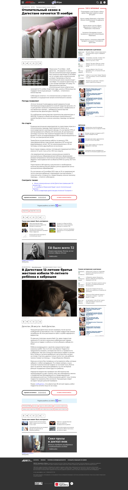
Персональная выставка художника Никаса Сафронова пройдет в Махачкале (37, 225)
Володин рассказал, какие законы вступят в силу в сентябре (94, 139)
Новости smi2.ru (27, 260)
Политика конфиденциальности (57, 460)
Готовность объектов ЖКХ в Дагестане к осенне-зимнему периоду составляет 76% (65, 225)
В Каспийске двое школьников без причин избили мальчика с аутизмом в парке (65, 429)
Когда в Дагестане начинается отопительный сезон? (37, 235)
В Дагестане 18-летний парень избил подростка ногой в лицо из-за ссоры (37, 423)
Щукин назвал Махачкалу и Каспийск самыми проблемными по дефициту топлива (92, 20)
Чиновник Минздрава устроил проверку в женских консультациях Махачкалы (92, 34)
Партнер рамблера (48, 483)
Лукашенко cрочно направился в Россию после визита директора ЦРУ (95, 151)
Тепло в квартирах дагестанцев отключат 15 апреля (52, 190)
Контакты (36, 460)
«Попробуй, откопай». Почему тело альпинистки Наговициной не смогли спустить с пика (95, 59)
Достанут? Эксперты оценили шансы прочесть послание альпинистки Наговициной (96, 284)
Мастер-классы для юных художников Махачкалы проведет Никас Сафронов (38, 230)
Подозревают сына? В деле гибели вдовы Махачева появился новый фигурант (92, 13)
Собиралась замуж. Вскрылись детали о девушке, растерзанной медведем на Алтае (95, 279)
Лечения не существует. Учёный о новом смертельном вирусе (95, 81)
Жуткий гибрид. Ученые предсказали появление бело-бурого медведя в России (96, 53)
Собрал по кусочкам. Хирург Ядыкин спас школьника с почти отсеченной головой (96, 76)
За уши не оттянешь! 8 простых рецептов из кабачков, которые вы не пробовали (96, 290)
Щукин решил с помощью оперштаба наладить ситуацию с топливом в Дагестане (92, 41)
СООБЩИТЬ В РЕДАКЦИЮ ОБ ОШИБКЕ (77, 460)
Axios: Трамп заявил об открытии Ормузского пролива (94, 145)
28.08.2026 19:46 (26, 267)
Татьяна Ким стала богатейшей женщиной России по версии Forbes (95, 128)
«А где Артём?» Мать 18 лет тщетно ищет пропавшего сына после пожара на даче (95, 302)
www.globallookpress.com (29, 59)
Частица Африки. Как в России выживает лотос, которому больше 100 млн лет (95, 71)
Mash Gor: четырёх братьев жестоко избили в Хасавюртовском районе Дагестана (60, 424)
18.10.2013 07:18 (26, 7)
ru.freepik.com (26, 317)
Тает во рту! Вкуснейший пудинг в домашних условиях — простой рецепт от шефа (95, 296)
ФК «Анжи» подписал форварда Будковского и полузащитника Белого (65, 230)
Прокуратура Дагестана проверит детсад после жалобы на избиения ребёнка (38, 429)
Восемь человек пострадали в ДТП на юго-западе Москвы (94, 134)
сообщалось (39, 384)
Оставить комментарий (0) (64, 197)
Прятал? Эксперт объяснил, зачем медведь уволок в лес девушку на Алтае (95, 65)
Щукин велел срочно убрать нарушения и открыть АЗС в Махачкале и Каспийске (92, 27)
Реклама (43, 460)
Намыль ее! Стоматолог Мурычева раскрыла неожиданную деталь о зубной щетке (95, 273)
